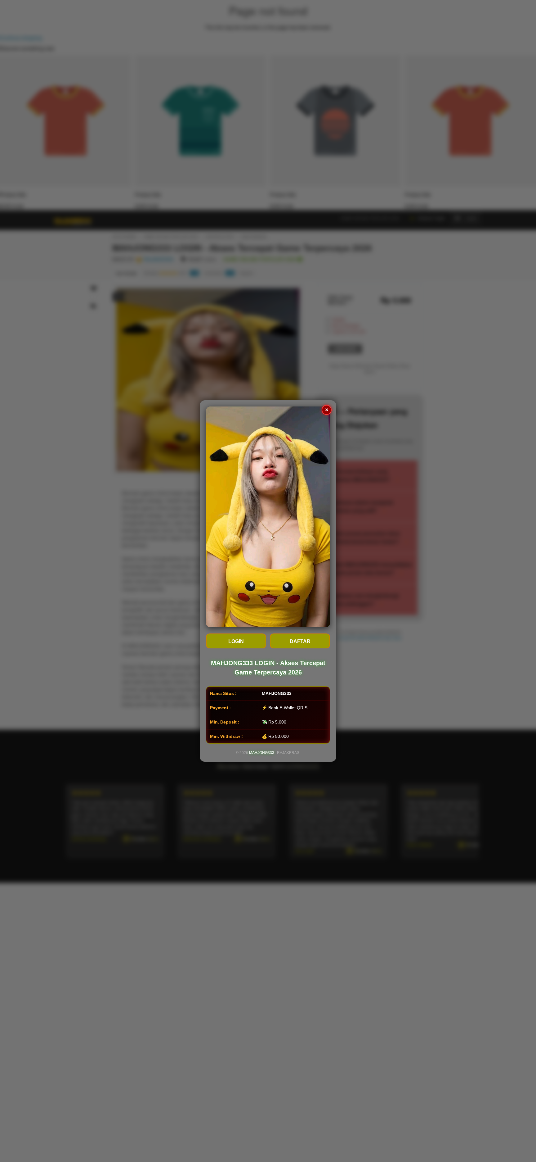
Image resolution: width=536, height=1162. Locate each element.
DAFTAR (300, 641)
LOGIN (236, 641)
